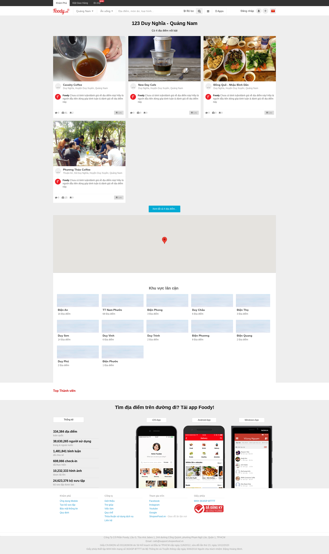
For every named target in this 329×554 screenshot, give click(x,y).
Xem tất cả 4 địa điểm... (164, 209)
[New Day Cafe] (164, 58)
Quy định (64, 512)
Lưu (119, 112)
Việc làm (109, 508)
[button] (164, 240)
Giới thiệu (110, 501)
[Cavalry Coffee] (89, 58)
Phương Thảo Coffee (76, 169)
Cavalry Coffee (72, 84)
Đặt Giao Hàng (80, 3)
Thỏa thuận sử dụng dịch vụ (119, 516)
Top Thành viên (64, 390)
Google (153, 512)
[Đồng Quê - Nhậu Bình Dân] (240, 58)
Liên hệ (108, 520)
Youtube (153, 508)
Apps (220, 11)
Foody (66, 95)
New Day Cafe (147, 84)
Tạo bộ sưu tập (67, 504)
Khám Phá (61, 3)
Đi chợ (97, 3)
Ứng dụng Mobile (69, 501)
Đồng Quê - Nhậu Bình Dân (231, 84)
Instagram (154, 504)
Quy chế (109, 512)
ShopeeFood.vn (157, 516)
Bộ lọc (190, 10)
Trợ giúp (109, 504)
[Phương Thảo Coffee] (89, 143)
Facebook (154, 501)
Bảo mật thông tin (69, 508)
